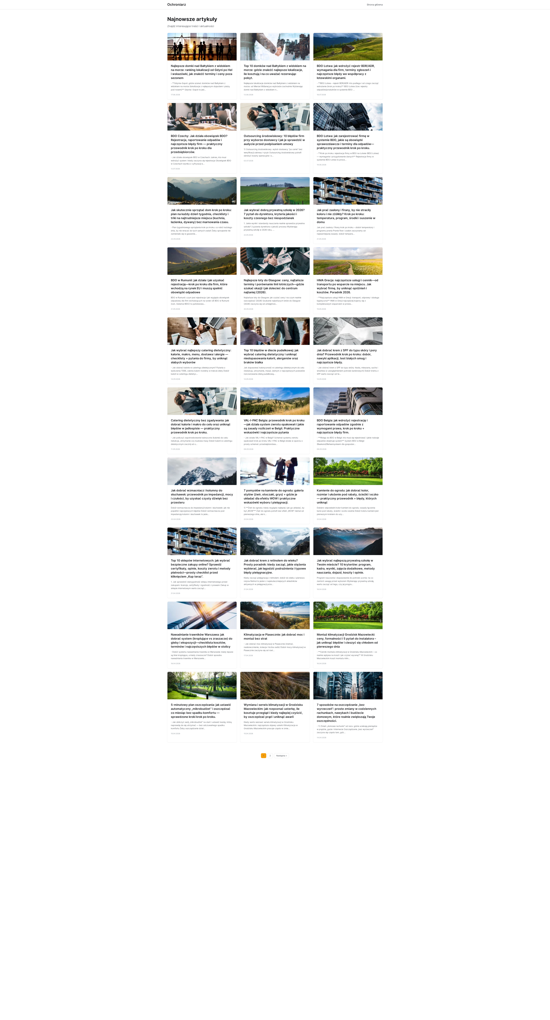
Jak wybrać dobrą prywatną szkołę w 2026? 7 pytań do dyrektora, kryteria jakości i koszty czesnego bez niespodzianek (274, 214)
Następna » (281, 756)
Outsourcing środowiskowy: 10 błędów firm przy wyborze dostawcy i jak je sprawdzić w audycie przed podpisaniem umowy (274, 140)
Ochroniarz (176, 4)
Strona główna (375, 4)
